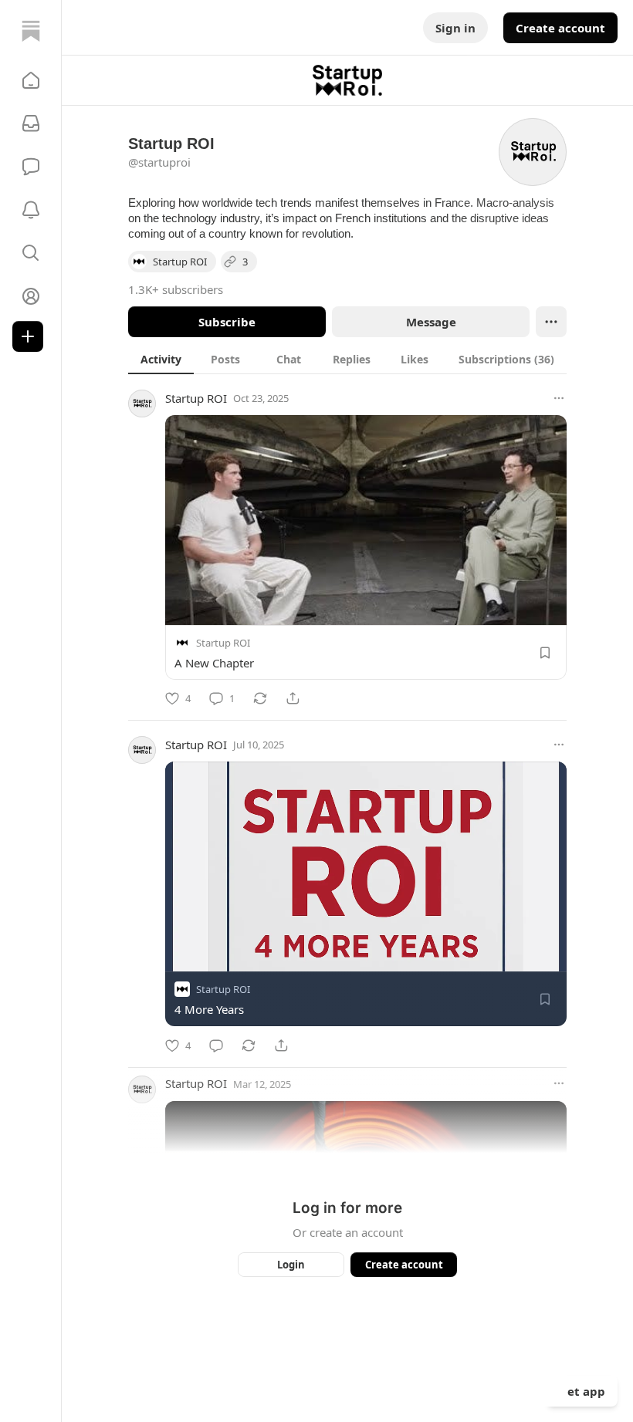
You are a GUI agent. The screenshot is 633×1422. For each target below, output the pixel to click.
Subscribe (227, 321)
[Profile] (30, 296)
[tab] (161, 358)
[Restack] (260, 698)
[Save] (545, 652)
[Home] (30, 30)
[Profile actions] (551, 321)
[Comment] (216, 1045)
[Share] (292, 698)
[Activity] (30, 209)
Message (431, 321)
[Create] (27, 336)
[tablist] (347, 358)
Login (291, 1265)
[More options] (559, 398)
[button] (30, 80)
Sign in (455, 27)
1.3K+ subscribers (175, 289)
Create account (560, 27)
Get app (582, 1391)
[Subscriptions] (30, 123)
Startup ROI (196, 398)
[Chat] (30, 166)
